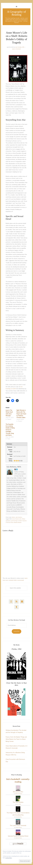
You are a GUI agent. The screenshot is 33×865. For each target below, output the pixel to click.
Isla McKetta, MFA (14, 467)
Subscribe (16, 631)
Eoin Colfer (18, 804)
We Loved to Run (18, 791)
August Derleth (19, 827)
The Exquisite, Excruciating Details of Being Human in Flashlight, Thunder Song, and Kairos (10, 430)
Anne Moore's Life (16, 518)
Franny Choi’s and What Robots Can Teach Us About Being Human (16, 739)
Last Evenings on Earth (16, 520)
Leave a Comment (16, 48)
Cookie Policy (8, 857)
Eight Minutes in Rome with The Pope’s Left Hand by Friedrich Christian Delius (21, 414)
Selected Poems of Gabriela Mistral (18, 836)
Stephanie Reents (18, 793)
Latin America (18, 517)
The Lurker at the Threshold (18, 825)
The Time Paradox (18, 802)
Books (13, 517)
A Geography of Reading (16, 13)
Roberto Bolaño (17, 522)
